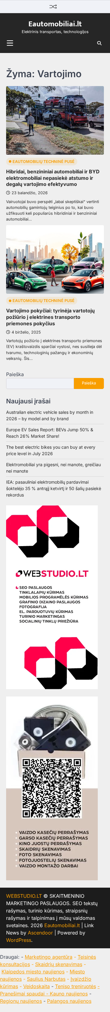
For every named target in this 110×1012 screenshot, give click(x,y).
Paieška (15, 374)
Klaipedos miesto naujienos (33, 972)
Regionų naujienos (21, 1001)
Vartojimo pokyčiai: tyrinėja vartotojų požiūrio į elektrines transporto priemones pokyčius (50, 317)
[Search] (99, 43)
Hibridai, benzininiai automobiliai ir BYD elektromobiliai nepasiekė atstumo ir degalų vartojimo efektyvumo (53, 177)
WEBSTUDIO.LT (24, 896)
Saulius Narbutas (46, 979)
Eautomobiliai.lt (55, 24)
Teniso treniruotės (75, 986)
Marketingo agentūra (48, 957)
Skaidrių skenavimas (58, 964)
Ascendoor (40, 933)
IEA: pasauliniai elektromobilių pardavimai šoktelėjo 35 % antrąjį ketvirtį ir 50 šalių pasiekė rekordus (53, 488)
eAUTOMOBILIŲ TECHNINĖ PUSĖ (44, 161)
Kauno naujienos (69, 994)
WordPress (18, 940)
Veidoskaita (36, 986)
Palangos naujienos (69, 1001)
